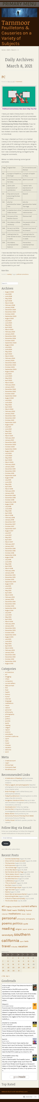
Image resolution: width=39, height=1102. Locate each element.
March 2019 (9, 489)
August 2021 (9, 425)
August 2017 (9, 531)
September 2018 (10, 502)
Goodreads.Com (10, 807)
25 (24, 967)
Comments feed (10, 767)
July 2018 (8, 506)
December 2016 (10, 548)
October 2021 (9, 420)
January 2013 (9, 652)
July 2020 (8, 453)
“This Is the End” (10, 883)
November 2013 (10, 630)
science (7, 732)
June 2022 (8, 402)
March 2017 (9, 542)
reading (9, 274)
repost (7, 730)
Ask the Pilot (9, 809)
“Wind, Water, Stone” (12, 874)
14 (3, 964)
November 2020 (10, 444)
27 (33, 967)
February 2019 (10, 491)
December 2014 (10, 602)
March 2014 (9, 621)
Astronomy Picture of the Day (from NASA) (19, 816)
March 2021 (9, 436)
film (6, 688)
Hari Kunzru (6, 1041)
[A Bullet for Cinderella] (35, 1026)
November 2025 (10, 312)
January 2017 (9, 546)
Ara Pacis (8, 885)
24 (19, 967)
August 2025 (9, 318)
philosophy (9, 712)
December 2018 (10, 495)
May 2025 (8, 325)
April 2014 (8, 619)
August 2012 (9, 663)
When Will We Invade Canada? (15, 861)
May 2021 (8, 431)
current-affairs (10, 683)
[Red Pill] (35, 1044)
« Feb (3, 976)
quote (7, 723)
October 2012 (9, 659)
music (7, 705)
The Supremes (10, 863)
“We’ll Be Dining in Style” (13, 887)
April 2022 (8, 407)
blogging (8, 677)
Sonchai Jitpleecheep (12, 859)
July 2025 (8, 321)
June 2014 (8, 615)
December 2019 (10, 469)
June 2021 (8, 429)
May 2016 (8, 564)
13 (33, 961)
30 (13, 971)
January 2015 (9, 599)
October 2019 (9, 473)
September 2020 (10, 449)
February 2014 (10, 624)
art (6, 674)
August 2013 (9, 637)
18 (23, 964)
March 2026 (9, 303)
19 (28, 964)
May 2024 (8, 352)
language (8, 701)
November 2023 (10, 365)
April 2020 (8, 460)
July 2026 (8, 294)
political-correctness (23, 274)
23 (13, 967)
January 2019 (9, 493)
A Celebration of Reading (13, 778)
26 (28, 967)
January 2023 (9, 387)
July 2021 (8, 427)
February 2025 (10, 332)
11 (23, 961)
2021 (8, 50)
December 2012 (10, 655)
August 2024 (9, 345)
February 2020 (10, 464)
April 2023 (8, 380)
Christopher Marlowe (8, 1006)
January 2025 (9, 334)
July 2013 (8, 639)
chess (7, 679)
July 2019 (8, 480)
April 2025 (8, 327)
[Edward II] (35, 1009)
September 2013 (10, 635)
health (7, 692)
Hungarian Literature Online (14, 800)
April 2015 (8, 593)
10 (18, 961)
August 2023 (9, 371)
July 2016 (8, 559)
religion (7, 727)
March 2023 (9, 383)
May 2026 (8, 298)
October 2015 (9, 579)
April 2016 (8, 566)
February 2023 (10, 385)
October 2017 (9, 526)
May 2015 (8, 590)
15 (8, 964)
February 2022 (10, 411)
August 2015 (9, 584)
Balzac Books (9, 814)
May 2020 (8, 458)
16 (13, 964)
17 (18, 964)
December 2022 (10, 389)
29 (8, 971)
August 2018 (9, 504)
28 (3, 971)
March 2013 (9, 648)
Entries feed (9, 765)
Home (3, 50)
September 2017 (10, 529)
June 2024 (8, 349)
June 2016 (8, 562)
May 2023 (8, 378)
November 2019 (10, 471)
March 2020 (9, 462)
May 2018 (8, 511)
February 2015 (10, 597)
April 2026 (8, 301)
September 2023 (10, 369)
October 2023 (10, 367)
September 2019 (10, 475)
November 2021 (10, 418)
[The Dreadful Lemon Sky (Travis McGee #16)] (35, 1060)
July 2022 (8, 400)
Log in (7, 763)
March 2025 (9, 329)
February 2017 (10, 544)
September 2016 (10, 555)
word (7, 752)
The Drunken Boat (11, 901)
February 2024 (10, 358)
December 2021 (10, 416)
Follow (6, 843)
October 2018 (9, 500)
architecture (9, 672)
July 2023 (8, 374)
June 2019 (8, 482)
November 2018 (10, 498)
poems (7, 716)
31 (18, 971)
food (6, 690)
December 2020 (10, 442)
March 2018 (9, 515)
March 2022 (9, 409)
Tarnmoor (16, 22)
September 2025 (10, 316)
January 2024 (9, 360)
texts (7, 741)
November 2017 (10, 524)
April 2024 (8, 354)
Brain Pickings (10, 791)
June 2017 (8, 535)
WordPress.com (10, 769)
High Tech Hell (9, 890)
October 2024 (10, 340)
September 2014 (10, 608)
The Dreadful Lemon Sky (10, 1056)
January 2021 (9, 440)
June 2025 (8, 323)
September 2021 (10, 422)
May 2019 (8, 484)
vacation (8, 747)
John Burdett (7, 987)
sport (7, 739)
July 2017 (8, 533)
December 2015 (10, 575)
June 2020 (8, 456)
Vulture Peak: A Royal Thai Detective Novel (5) (17, 985)
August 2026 (9, 292)
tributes (8, 745)
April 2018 (8, 513)
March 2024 (9, 356)
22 (8, 967)
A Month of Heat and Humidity (15, 898)
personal (8, 710)
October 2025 (10, 314)
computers (9, 681)
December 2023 (10, 363)
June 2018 (8, 509)
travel (7, 743)
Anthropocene (10, 865)
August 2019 (9, 478)
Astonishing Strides (11, 896)
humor (7, 697)
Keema (7, 892)
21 (3, 967)
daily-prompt (9, 685)
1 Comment (19, 81)
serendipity (9, 734)
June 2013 (8, 641)
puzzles (7, 721)
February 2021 (10, 438)
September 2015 (10, 582)
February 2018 (10, 517)
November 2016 (10, 551)
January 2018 (9, 520)
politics (7, 719)
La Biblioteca (9, 881)
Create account (10, 761)
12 (28, 961)
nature (7, 708)
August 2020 (9, 451)
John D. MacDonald (8, 1024)
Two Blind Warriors (11, 879)
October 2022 (10, 394)
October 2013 (9, 632)
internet (8, 699)
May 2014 (8, 617)
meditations (9, 703)
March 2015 (9, 595)
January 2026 (9, 307)
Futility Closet (10, 820)
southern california (11, 736)
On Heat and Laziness (12, 876)
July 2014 (8, 613)
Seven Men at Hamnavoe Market (16, 894)
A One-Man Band (10, 870)
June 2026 (8, 296)
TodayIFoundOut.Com (12, 796)
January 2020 (9, 467)
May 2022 (8, 405)
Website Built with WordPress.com (14, 1092)
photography (9, 714)
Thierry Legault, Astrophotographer (17, 785)
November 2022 (10, 391)
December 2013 (10, 628)
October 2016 (9, 553)
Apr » (8, 976)
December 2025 (10, 310)
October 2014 (9, 606)
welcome (8, 750)
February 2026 (10, 305)
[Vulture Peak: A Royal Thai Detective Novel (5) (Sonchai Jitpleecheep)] (35, 990)
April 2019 (8, 486)
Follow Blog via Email (16, 827)
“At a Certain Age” (11, 867)
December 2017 (10, 522)
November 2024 (10, 338)
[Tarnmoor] (19, 12)
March (13, 50)
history (7, 694)
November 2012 (10, 657)
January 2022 (9, 413)
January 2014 (9, 626)
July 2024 (8, 347)
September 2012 (10, 661)
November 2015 (10, 577)
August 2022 (9, 398)
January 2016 (9, 573)
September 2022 (10, 396)
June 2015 (8, 588)
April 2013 (8, 646)
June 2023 (8, 376)
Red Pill (4, 1039)
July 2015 (8, 586)
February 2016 (10, 571)
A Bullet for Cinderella (9, 1023)
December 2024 (10, 336)
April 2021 (8, 433)
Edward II (5, 1004)
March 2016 (9, 568)
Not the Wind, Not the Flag (14, 872)
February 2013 (10, 650)
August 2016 (9, 557)
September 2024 (10, 343)
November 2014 (10, 604)
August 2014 (9, 610)
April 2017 (8, 540)
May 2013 (8, 644)
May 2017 (8, 537)
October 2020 (10, 447)
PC (3, 76)
